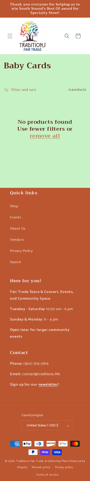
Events (15, 217)
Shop (14, 206)
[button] (10, 36)
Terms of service (47, 475)
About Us (18, 229)
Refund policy (41, 467)
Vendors (17, 240)
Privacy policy (64, 467)
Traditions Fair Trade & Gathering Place (42, 461)
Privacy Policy (21, 251)
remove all (45, 135)
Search (15, 262)
